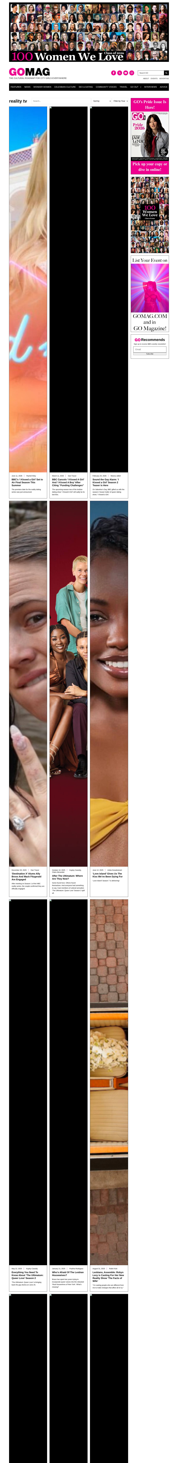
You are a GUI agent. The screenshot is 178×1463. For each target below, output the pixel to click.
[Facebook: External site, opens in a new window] (113, 72)
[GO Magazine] (49, 72)
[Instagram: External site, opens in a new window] (131, 72)
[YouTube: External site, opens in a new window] (125, 72)
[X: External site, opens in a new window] (119, 72)
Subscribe (149, 354)
